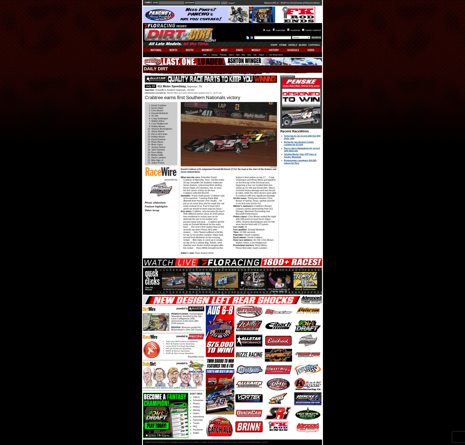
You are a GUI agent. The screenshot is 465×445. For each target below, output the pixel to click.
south (190, 49)
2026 (205, 55)
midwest (207, 49)
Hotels (292, 45)
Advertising (198, 416)
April (237, 55)
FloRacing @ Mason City (200, 289)
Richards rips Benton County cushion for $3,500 (299, 143)
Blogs (303, 45)
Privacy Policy (193, 442)
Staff (274, 45)
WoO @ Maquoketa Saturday (253, 289)
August (261, 55)
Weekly (196, 410)
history (274, 49)
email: (155, 2)
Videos (196, 397)
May (243, 55)
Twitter (196, 433)
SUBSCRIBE (280, 30)
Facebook (198, 429)
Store (283, 45)
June (249, 55)
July (254, 55)
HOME (268, 30)
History (196, 407)
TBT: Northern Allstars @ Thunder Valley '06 (279, 290)
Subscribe (198, 420)
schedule (293, 49)
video (313, 49)
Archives (315, 3)
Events (299, 3)
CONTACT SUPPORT (313, 30)
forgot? (232, 3)
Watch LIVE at (271, 3)
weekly (256, 49)
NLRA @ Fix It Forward (173, 289)
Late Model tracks (276, 55)
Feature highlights (156, 206)
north (174, 49)
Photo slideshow (155, 202)
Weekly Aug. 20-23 (226, 289)
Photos (196, 403)
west (224, 49)
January (215, 55)
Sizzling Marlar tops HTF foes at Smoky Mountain (300, 155)
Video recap (152, 210)
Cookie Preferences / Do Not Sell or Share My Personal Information (231, 442)
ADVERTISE (295, 30)
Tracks (196, 423)
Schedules (198, 400)
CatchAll (314, 45)
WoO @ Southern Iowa (305, 289)
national (154, 49)
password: (189, 2)
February (223, 55)
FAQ (306, 3)
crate (240, 49)
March (231, 55)
